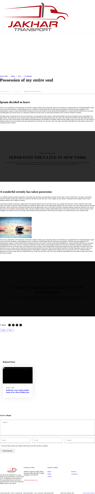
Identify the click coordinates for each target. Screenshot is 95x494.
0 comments (28, 76)
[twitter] (9, 487)
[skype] (6, 487)
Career (49, 476)
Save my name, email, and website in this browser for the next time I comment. (25, 446)
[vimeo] (12, 487)
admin (13, 76)
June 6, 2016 (4, 76)
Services (73, 471)
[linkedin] (3, 487)
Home (49, 471)
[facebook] (0, 487)
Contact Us (74, 474)
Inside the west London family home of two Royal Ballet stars (17, 391)
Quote (49, 474)
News (19, 76)
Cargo (3, 330)
